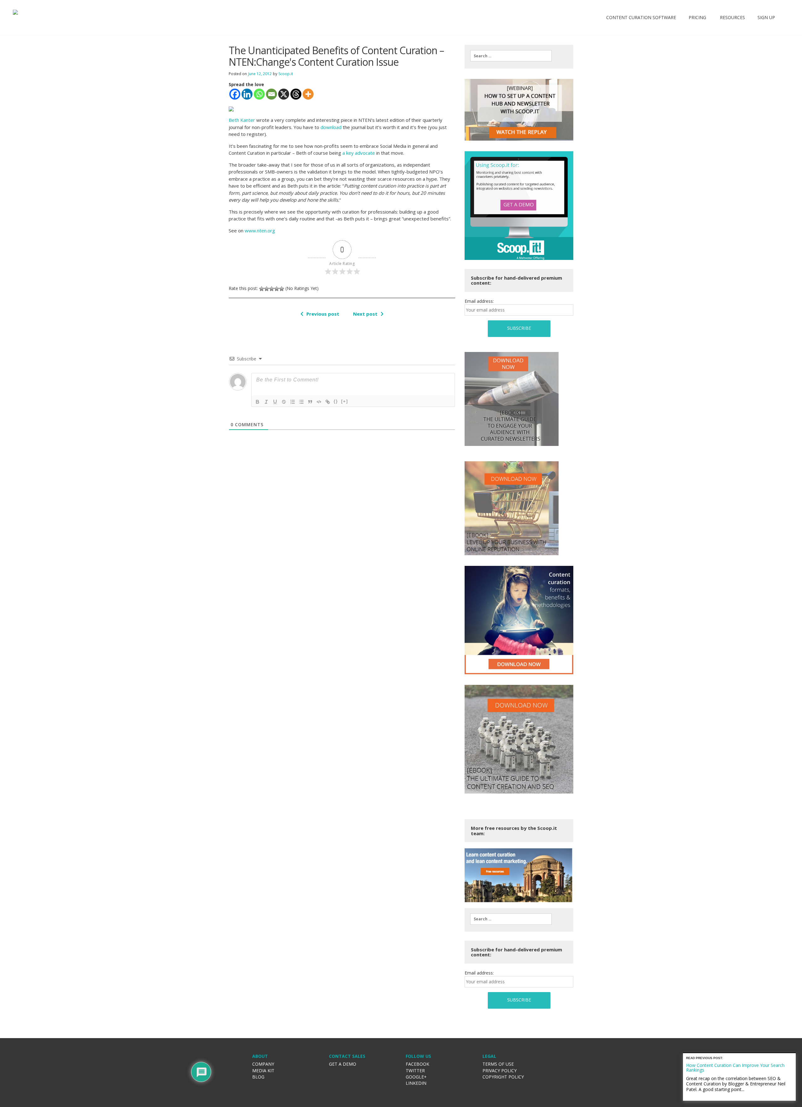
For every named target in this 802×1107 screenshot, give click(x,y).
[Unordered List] (301, 402)
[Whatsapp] (259, 94)
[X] (283, 94)
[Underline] (275, 402)
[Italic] (266, 402)
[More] (308, 94)
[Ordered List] (292, 402)
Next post (365, 314)
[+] (344, 401)
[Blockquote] (310, 402)
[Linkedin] (247, 94)
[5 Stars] (281, 288)
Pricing (697, 17)
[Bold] (257, 402)
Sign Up (766, 17)
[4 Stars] (276, 288)
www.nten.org (260, 230)
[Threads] (295, 94)
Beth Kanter (242, 120)
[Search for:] (511, 55)
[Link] (327, 402)
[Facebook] (234, 94)
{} (336, 401)
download (330, 127)
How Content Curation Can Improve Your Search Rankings (735, 1067)
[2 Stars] (266, 288)
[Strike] (283, 402)
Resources (732, 17)
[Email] (271, 94)
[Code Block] (319, 402)
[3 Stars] (271, 288)
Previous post (322, 314)
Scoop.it (286, 73)
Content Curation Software (641, 17)
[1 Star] (261, 288)
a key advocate (358, 153)
